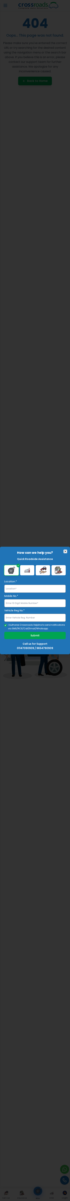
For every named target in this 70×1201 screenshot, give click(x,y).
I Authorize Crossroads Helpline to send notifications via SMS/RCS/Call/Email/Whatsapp (36, 626)
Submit (35, 635)
